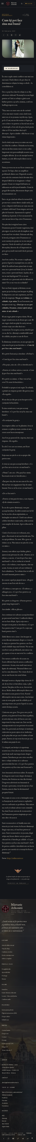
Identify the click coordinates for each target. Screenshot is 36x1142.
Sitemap (4, 1118)
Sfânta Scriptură (7, 1095)
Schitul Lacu (5, 1020)
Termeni (29, 1133)
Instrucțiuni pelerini (7, 1010)
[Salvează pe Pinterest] (11, 35)
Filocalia (4, 1100)
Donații (4, 1040)
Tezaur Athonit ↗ (7, 1050)
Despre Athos (6, 1016)
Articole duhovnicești (7, 15)
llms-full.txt (5, 1124)
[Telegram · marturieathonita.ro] (23, 1138)
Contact (4, 1037)
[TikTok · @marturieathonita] (18, 1138)
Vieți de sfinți (6, 949)
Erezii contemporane (8, 955)
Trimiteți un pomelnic (18, 883)
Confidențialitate (8, 1134)
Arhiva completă (6, 958)
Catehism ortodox (7, 952)
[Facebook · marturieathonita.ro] (3, 1138)
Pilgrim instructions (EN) (9, 1013)
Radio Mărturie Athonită (9, 993)
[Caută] (21, 3)
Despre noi (5, 1033)
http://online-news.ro (15, 858)
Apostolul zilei (6, 972)
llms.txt (4, 1121)
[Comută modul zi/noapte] (32, 1138)
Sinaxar (4, 979)
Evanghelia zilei (6, 969)
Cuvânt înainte (6, 1030)
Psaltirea (4, 1098)
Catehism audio (6, 999)
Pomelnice (5, 1106)
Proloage (4, 976)
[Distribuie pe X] (7, 35)
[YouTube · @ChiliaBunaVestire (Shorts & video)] (13, 1138)
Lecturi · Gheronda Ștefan (9, 996)
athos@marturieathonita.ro (10, 1082)
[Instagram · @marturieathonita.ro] (8, 1138)
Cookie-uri (21, 1134)
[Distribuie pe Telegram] (19, 35)
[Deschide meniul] (2, 3)
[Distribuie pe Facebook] (3, 35)
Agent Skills (5, 1126)
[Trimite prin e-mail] (15, 35)
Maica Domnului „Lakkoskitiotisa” (12, 1092)
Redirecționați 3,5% (7, 1043)
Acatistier (5, 1103)
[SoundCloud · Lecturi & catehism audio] (27, 1138)
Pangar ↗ (5, 1047)
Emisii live (5, 989)
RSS (3, 1115)
